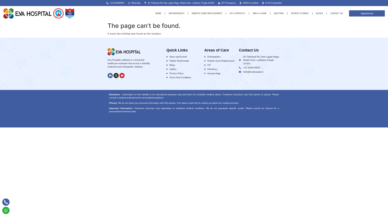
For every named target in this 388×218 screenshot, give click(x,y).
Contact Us (336, 13)
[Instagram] (116, 75)
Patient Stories (300, 13)
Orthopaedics (176, 13)
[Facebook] (110, 75)
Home (158, 13)
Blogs (319, 13)
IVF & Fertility (237, 13)
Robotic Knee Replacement (207, 13)
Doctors (279, 13)
